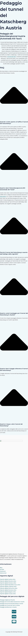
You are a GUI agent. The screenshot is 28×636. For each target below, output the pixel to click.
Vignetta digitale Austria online (7, 579)
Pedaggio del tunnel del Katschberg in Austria (11, 603)
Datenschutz (3, 573)
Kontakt (2, 569)
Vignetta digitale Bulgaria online (8, 592)
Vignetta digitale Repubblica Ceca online (10, 584)
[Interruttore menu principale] (25, 3)
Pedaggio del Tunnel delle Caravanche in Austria (12, 601)
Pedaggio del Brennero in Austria (8, 607)
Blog (1, 567)
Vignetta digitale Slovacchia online (8, 588)
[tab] (14, 108)
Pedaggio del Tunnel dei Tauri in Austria (10, 605)
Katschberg (3, 196)
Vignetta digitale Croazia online (8, 593)
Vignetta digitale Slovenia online (8, 581)
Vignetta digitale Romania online (8, 590)
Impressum (3, 571)
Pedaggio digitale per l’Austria (7, 600)
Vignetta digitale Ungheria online (8, 586)
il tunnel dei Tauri (11, 56)
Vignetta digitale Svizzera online (8, 583)
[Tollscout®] (5, 3)
